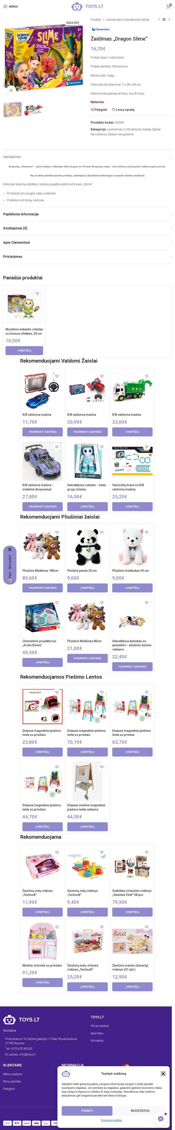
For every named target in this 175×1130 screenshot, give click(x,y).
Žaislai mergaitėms (121, 134)
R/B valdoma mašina (36, 414)
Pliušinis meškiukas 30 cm (130, 570)
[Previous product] (159, 19)
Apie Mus (97, 1033)
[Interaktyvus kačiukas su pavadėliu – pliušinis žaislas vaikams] (132, 617)
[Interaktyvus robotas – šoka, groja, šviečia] (87, 461)
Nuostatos (140, 1111)
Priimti (87, 1111)
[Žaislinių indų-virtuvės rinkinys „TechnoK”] (87, 941)
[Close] (9, 549)
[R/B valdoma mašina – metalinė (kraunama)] (42, 461)
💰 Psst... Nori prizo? (10, 568)
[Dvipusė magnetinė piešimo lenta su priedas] (132, 706)
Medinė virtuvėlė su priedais (42, 965)
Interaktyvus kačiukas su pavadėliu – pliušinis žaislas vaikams (132, 645)
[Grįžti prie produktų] (164, 19)
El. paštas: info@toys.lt (20, 1054)
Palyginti (9, 1089)
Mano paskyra (12, 1074)
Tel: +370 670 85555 (18, 1048)
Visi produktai (100, 1026)
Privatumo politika (111, 1120)
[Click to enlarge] (11, 90)
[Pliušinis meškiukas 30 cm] (132, 546)
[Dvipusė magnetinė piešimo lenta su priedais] (42, 706)
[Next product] (169, 19)
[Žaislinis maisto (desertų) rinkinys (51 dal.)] (132, 941)
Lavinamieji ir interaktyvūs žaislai (127, 19)
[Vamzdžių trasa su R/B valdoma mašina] (132, 461)
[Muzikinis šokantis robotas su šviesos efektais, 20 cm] (24, 306)
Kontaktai (97, 1040)
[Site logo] (87, 6)
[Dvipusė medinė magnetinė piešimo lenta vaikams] (87, 781)
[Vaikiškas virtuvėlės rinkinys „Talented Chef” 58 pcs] (132, 866)
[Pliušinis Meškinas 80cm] (87, 617)
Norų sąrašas (12, 1081)
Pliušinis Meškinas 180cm (40, 570)
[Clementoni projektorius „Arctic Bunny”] (42, 617)
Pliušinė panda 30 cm (82, 570)
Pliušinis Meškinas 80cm (84, 641)
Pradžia (96, 19)
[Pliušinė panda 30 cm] (87, 546)
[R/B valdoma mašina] (42, 390)
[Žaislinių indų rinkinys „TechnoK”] (42, 866)
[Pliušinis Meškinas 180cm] (42, 546)
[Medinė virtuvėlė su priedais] (42, 941)
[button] (163, 1074)
